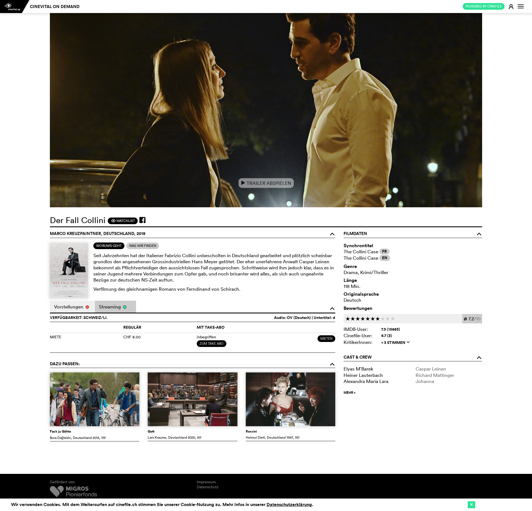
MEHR (349, 392)
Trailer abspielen (266, 183)
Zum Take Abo (212, 343)
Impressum (206, 481)
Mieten (326, 338)
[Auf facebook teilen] (142, 220)
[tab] (108, 245)
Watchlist (123, 220)
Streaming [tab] (110, 307)
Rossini (251, 431)
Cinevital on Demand (55, 6)
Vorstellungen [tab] (69, 307)
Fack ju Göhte (60, 431)
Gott (151, 431)
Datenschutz (208, 486)
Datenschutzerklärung (289, 504)
